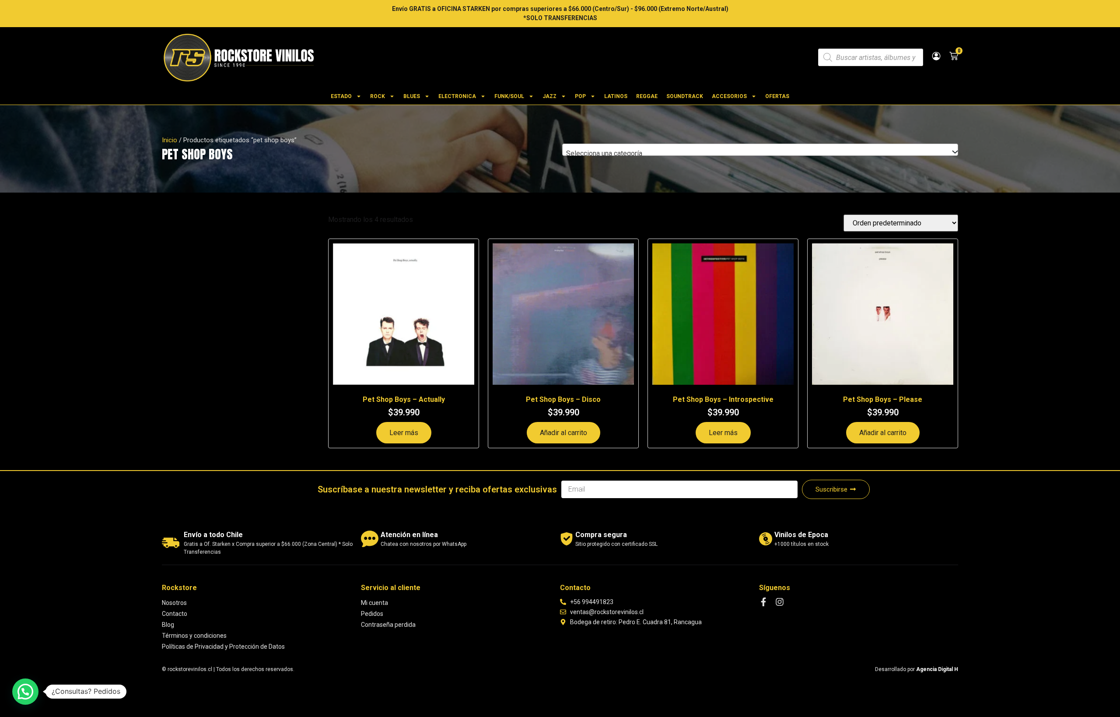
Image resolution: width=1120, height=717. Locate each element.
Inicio (169, 140)
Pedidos (372, 613)
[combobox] (760, 150)
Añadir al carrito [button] (563, 433)
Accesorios (729, 96)
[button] (25, 691)
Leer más (403, 433)
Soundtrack (684, 96)
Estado (341, 96)
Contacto (174, 613)
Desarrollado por (916, 669)
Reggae (647, 96)
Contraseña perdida (388, 624)
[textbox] (760, 153)
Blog (168, 624)
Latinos (615, 96)
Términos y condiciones (194, 635)
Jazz (549, 96)
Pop (580, 96)
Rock (377, 96)
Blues (411, 96)
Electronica (457, 96)
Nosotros (174, 602)
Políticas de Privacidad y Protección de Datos (223, 646)
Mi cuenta (374, 602)
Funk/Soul (509, 96)
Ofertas (777, 96)
